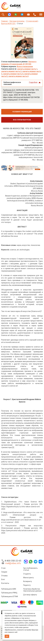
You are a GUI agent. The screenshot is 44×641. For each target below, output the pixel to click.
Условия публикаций (22, 112)
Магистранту (28, 578)
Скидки (4, 572)
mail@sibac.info (13, 563)
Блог (3, 579)
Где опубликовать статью (30, 569)
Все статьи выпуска (22, 120)
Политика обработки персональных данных (32, 590)
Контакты (5, 583)
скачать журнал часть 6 (18, 76)
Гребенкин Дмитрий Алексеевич (30, 133)
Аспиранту (27, 581)
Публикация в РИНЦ (9, 593)
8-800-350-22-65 (13, 560)
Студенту (27, 574)
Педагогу (27, 585)
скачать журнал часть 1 (27, 69)
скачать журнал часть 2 (11, 71)
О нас (3, 568)
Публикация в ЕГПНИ (9, 596)
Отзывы (4, 576)
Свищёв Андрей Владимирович (30, 145)
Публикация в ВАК (8, 589)
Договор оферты (30, 595)
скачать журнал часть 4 (13, 74)
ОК (7, 636)
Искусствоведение (25, 66)
